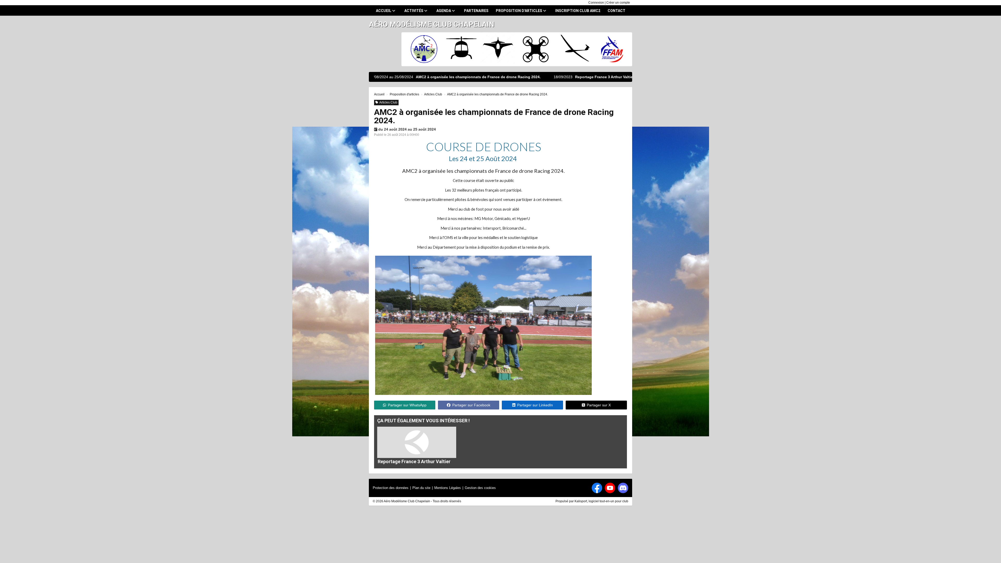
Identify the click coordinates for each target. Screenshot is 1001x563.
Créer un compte (618, 2)
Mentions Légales (447, 488)
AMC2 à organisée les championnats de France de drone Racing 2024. (432, 77)
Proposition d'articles (519, 11)
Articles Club (388, 102)
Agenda (444, 11)
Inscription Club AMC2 (577, 11)
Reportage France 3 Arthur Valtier (559, 77)
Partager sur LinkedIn (535, 405)
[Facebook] (597, 488)
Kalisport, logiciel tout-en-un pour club (601, 501)
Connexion (596, 2)
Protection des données (390, 488)
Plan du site (421, 488)
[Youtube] (610, 488)
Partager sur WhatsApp (407, 405)
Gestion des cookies (480, 488)
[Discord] (623, 488)
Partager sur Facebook (471, 405)
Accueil (384, 11)
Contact (616, 11)
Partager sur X (599, 405)
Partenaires (476, 11)
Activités (414, 11)
